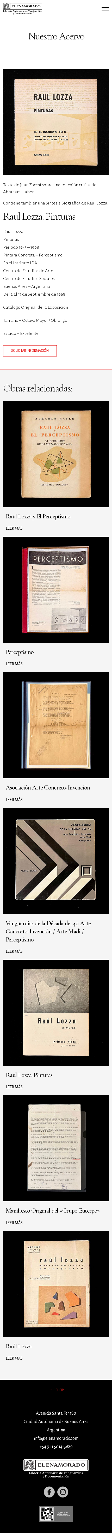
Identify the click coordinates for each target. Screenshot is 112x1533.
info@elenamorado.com (56, 1438)
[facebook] (49, 1492)
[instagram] (62, 1492)
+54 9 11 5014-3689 (56, 1446)
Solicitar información (30, 351)
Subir (59, 1390)
